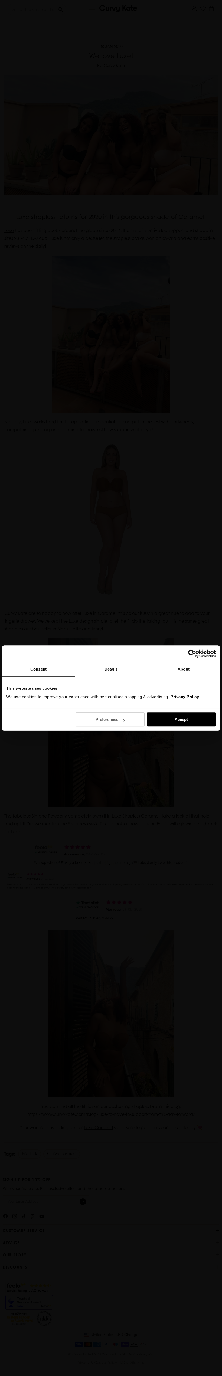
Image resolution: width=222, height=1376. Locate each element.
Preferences (107, 719)
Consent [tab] (38, 669)
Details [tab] (111, 669)
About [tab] (184, 669)
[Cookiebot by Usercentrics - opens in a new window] (192, 653)
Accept (181, 719)
